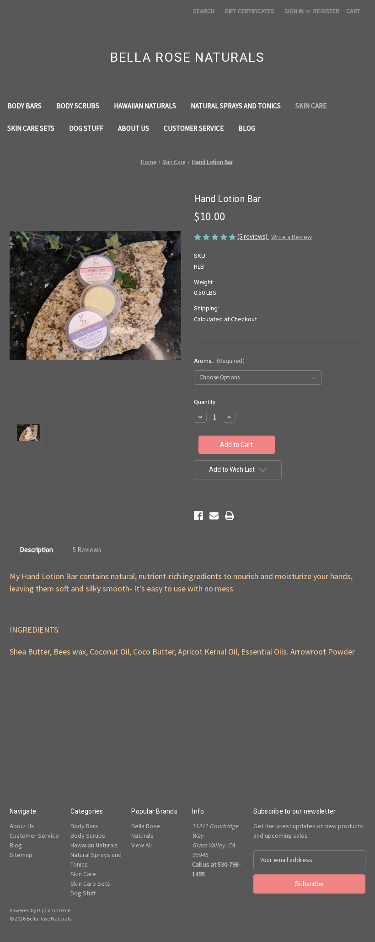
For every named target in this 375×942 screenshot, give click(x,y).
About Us (133, 128)
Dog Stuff (86, 128)
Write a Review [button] (291, 237)
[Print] (229, 515)
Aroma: (219, 360)
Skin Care (311, 105)
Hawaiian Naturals (145, 105)
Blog (246, 128)
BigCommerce (53, 910)
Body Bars (24, 105)
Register (326, 11)
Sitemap (21, 855)
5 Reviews (87, 549)
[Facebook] (198, 515)
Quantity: (205, 402)
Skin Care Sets (30, 128)
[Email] (214, 515)
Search (203, 11)
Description (36, 549)
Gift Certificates (249, 11)
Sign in (294, 11)
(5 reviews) (253, 236)
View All (141, 845)
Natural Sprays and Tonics (236, 105)
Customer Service (194, 128)
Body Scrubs (77, 105)
